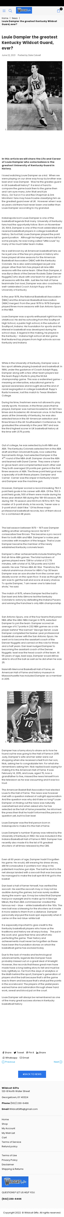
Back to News (32, 1074)
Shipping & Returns (12, 1169)
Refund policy (9, 1146)
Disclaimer (8, 1164)
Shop (5, 1124)
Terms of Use (9, 1155)
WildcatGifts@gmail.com (23, 1109)
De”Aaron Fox (17, 195)
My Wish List (8, 1133)
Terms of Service (11, 1142)
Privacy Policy (9, 1160)
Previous (10, 1062)
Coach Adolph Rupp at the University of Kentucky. (27, 288)
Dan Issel (20, 283)
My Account (8, 1128)
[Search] (10, 10)
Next (56, 1062)
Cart (4, 1137)
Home (5, 18)
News (15, 18)
